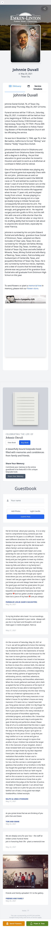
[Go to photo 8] (27, 886)
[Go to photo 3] (20, 886)
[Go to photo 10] (30, 886)
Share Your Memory (15, 476)
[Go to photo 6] (24, 886)
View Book (12, 442)
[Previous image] (5, 871)
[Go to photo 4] (21, 886)
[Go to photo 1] (17, 886)
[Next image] (45, 871)
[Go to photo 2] (19, 886)
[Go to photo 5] (23, 886)
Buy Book (24, 442)
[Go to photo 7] (26, 886)
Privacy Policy (18, 917)
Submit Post (25, 516)
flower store (32, 288)
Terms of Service (31, 917)
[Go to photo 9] (29, 886)
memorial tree (35, 285)
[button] (25, 872)
